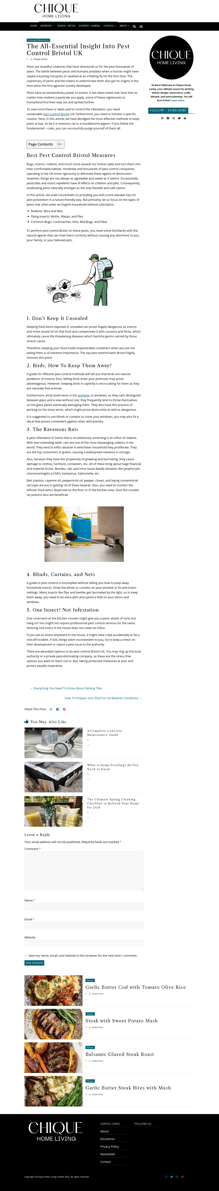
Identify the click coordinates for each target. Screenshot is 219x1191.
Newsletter (107, 1154)
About (104, 1131)
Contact (105, 1162)
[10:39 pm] (88, 740)
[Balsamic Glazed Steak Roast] (53, 1045)
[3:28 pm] (88, 774)
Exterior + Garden (89, 25)
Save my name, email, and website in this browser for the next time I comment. (82, 956)
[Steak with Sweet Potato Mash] (53, 1011)
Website (29, 937)
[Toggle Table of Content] (58, 144)
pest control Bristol (56, 114)
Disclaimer (107, 1139)
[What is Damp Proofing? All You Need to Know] (53, 764)
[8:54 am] (28, 59)
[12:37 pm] (87, 1027)
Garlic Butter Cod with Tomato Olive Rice (136, 987)
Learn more (177, 100)
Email (29, 919)
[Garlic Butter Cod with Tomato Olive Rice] (53, 978)
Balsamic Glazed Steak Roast (120, 1054)
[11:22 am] (87, 1094)
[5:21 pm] (87, 993)
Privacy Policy (109, 1146)
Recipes (90, 980)
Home (33, 25)
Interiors (46, 25)
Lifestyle (109, 25)
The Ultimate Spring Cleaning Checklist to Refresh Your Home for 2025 (113, 803)
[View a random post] (141, 26)
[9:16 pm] (88, 812)
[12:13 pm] (87, 1060)
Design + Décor (66, 25)
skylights (84, 395)
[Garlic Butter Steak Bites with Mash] (53, 1078)
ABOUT (123, 25)
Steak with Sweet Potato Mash (122, 1021)
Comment (32, 849)
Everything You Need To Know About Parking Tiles (66, 688)
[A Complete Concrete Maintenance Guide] (53, 730)
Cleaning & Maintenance (38, 40)
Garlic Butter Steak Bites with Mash (128, 1088)
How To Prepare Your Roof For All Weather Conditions (103, 698)
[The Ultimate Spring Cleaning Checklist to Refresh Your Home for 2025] (53, 798)
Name (29, 900)
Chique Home (40, 59)
